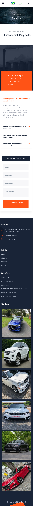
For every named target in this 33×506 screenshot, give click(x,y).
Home (13, 14)
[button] (16, 99)
